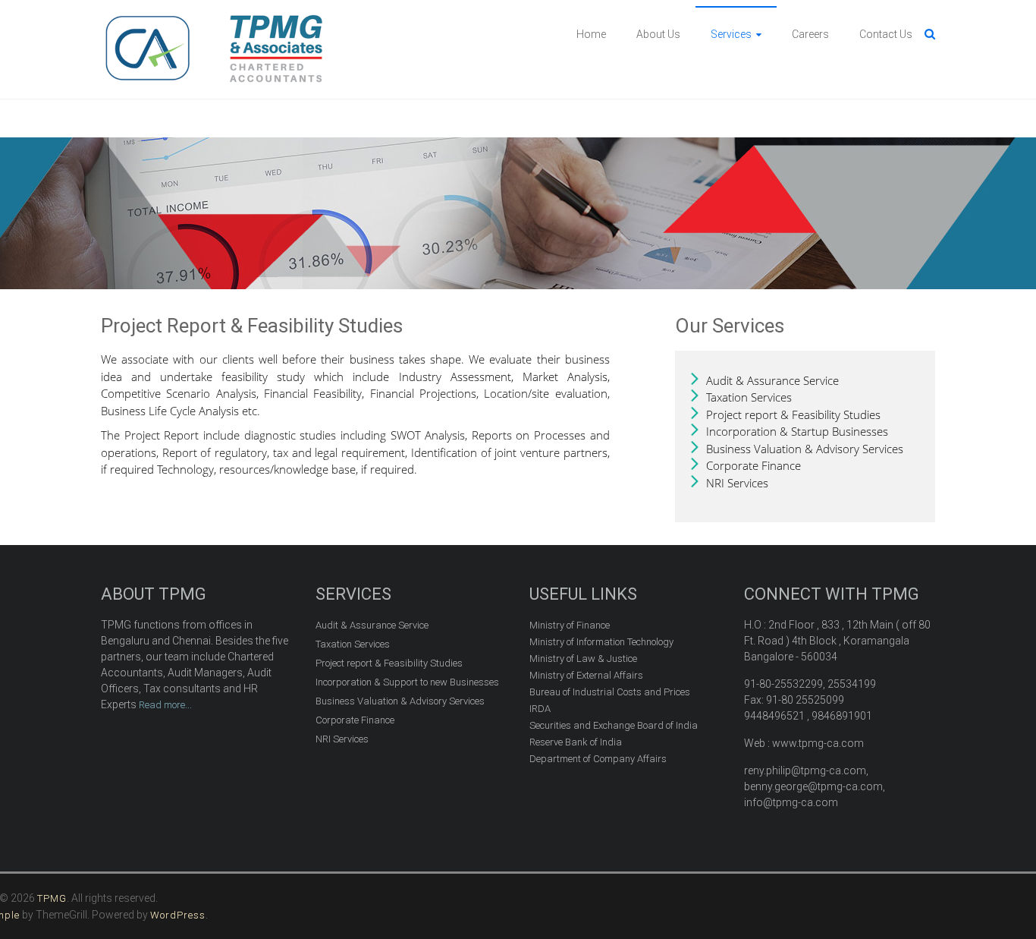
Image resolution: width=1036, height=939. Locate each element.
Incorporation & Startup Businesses (797, 431)
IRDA (540, 708)
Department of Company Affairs (598, 758)
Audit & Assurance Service (772, 380)
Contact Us (885, 34)
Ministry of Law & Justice (583, 658)
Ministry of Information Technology (601, 642)
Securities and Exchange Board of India (613, 725)
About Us (658, 34)
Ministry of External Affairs (586, 675)
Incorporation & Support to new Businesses (407, 682)
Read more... (164, 705)
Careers (810, 34)
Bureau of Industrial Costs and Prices (609, 692)
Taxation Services (749, 397)
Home (591, 34)
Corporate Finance (753, 465)
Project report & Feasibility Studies (793, 414)
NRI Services (737, 482)
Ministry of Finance (569, 625)
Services (731, 34)
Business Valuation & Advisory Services (804, 448)
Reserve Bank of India (575, 742)
